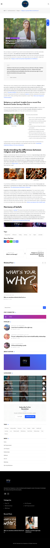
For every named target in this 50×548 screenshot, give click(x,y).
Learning (25, 234)
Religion (34, 234)
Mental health (16, 431)
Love (30, 234)
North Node (30, 431)
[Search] (48, 4)
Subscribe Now (30, 416)
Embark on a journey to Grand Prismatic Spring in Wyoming (37, 254)
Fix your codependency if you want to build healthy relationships (28, 336)
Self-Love (12, 295)
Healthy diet (38, 428)
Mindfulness (23, 431)
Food (24, 428)
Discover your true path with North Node (21, 220)
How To (5, 458)
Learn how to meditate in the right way (21, 327)
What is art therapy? (11, 254)
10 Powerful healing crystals (18, 345)
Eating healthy (13, 428)
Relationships (21, 334)
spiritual (15, 210)
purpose (27, 94)
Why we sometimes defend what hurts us (15, 297)
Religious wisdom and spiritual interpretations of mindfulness (24, 58)
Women (6, 433)
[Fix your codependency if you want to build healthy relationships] (7, 336)
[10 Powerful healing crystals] (7, 345)
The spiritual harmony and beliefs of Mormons (20, 187)
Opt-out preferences (8, 465)
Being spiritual (7, 234)
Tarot (42, 431)
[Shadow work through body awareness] (31, 523)
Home (5, 442)
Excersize (20, 428)
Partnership (14, 334)
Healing (20, 234)
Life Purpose (6, 295)
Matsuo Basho (15, 163)
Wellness (6, 455)
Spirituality (40, 234)
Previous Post (11, 252)
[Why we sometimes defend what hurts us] (10, 523)
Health (33, 428)
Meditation (13, 325)
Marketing (6, 462)
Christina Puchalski (12, 92)
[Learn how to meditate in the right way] (7, 327)
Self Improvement (21, 325)
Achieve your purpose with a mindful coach (36, 202)
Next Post (40, 251)
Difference (14, 234)
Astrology (6, 428)
